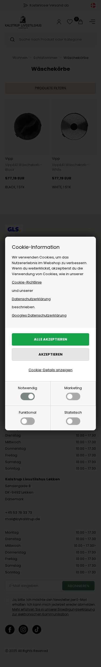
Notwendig (27, 388)
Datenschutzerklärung (31, 298)
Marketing (73, 388)
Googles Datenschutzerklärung (39, 315)
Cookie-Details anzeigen (50, 369)
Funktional (27, 412)
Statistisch (73, 412)
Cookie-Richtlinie (27, 282)
